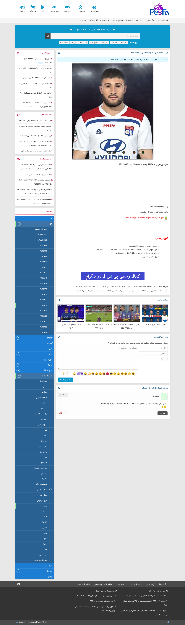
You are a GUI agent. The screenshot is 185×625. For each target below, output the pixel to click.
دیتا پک (44, 478)
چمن (45, 457)
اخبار (51, 348)
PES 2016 (43, 294)
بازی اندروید (48, 359)
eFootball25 (42, 240)
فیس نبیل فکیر (133, 291)
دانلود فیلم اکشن (83, 584)
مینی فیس (43, 554)
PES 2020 (43, 316)
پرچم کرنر (43, 419)
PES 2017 (43, 299)
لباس (45, 533)
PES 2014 (43, 283)
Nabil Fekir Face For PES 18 (144, 286)
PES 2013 (43, 278)
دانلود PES (48, 370)
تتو (46, 430)
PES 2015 (43, 289)
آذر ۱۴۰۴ (123, 42)
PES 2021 (43, 321)
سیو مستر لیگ (41, 484)
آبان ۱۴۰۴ (114, 42)
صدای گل (43, 495)
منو (46, 549)
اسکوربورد (43, 403)
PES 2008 (43, 251)
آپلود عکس (150, 584)
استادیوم (44, 392)
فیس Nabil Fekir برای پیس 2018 (153, 291)
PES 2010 (43, 261)
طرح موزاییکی (42, 500)
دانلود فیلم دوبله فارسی (103, 584)
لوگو (45, 538)
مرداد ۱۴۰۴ (83, 42)
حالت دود (43, 462)
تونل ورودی (43, 446)
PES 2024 (43, 332)
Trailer (50, 337)
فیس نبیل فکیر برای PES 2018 (114, 291)
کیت (45, 516)
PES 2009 (43, 256)
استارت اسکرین (41, 397)
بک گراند (44, 408)
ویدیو (50, 576)
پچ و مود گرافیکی (41, 413)
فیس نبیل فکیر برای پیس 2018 (89, 291)
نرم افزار (50, 571)
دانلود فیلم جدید (135, 584)
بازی (51, 354)
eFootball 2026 (41, 229)
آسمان (45, 386)
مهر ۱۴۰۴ (105, 42)
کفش (45, 511)
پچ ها (50, 365)
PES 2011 (43, 267)
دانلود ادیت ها (47, 375)
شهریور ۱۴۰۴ (94, 42)
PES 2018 (114, 59)
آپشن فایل (43, 381)
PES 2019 (43, 310)
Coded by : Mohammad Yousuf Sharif (33, 622)
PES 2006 (43, 245)
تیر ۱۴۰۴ (73, 42)
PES (51, 224)
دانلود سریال (120, 584)
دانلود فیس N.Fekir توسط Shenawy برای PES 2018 (145, 217)
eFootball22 (42, 234)
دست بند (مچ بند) (40, 468)
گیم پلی (44, 527)
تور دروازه (43, 440)
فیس (121, 59)
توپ (45, 435)
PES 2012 (43, 272)
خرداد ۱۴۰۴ (63, 42)
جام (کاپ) (43, 451)
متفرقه (45, 544)
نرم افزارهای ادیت (40, 560)
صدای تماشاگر (42, 489)
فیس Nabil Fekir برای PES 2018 (84, 286)
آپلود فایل (162, 584)
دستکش (44, 473)
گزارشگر (44, 522)
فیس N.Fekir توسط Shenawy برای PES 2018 (114, 286)
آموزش (50, 343)
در (37, 167)
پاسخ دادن (162, 413)
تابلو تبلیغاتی (42, 424)
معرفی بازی (48, 565)
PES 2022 (43, 327)
